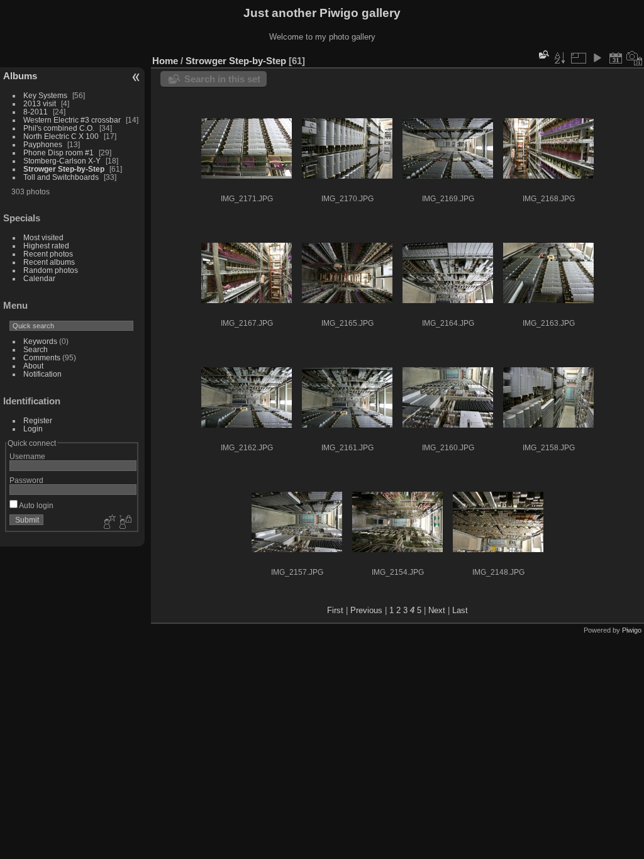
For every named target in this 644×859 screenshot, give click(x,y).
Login (33, 428)
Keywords (40, 341)
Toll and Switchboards (61, 177)
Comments (41, 357)
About (33, 366)
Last (460, 610)
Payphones (42, 144)
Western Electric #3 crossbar (72, 120)
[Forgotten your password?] (124, 522)
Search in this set (222, 79)
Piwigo (631, 630)
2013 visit (39, 103)
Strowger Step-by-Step (63, 169)
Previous (366, 610)
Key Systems (45, 95)
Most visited (43, 237)
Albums (20, 75)
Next (436, 610)
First (335, 610)
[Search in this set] (542, 54)
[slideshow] (597, 58)
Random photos (50, 270)
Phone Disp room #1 (58, 152)
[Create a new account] (108, 522)
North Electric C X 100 (61, 136)
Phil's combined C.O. (58, 128)
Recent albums (49, 262)
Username (27, 456)
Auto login (35, 505)
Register (37, 420)
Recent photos (48, 254)
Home (165, 60)
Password (26, 480)
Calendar (39, 278)
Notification (42, 374)
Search (35, 349)
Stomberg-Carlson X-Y (62, 161)
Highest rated (46, 245)
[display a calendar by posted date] (616, 58)
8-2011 (35, 112)
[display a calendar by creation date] (634, 58)
